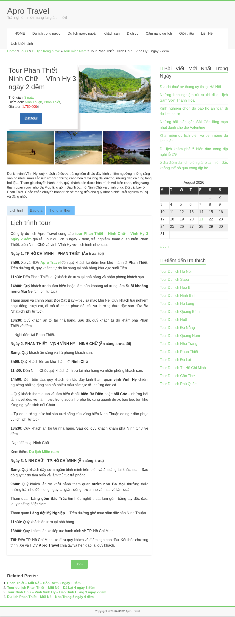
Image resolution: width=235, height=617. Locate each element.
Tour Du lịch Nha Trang (178, 344)
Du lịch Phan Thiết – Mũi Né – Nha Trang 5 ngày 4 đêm (50, 597)
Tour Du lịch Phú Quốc (178, 384)
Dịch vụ (132, 33)
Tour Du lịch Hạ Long (177, 304)
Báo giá (36, 210)
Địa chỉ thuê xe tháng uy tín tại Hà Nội (190, 87)
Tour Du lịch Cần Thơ (177, 376)
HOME (19, 33)
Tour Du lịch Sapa (174, 279)
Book (79, 564)
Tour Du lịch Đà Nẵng (177, 328)
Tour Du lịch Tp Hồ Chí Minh (183, 368)
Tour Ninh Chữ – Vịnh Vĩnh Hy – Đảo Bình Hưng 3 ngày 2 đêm (56, 592)
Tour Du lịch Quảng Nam (180, 336)
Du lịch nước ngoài (82, 33)
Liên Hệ (207, 33)
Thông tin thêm (60, 210)
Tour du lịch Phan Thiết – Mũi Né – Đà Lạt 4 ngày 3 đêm (51, 587)
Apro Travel (28, 11)
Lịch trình (16, 210)
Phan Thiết (52, 102)
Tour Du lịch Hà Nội (176, 271)
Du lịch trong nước (46, 33)
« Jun (164, 246)
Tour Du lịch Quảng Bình (180, 312)
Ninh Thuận (33, 102)
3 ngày (29, 97)
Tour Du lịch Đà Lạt (175, 360)
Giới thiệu (186, 33)
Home (11, 51)
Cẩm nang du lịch (159, 33)
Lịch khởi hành (22, 43)
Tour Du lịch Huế (173, 320)
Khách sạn (112, 33)
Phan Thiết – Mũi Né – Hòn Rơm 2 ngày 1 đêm (44, 583)
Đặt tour (31, 118)
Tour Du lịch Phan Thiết (179, 352)
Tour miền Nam (75, 51)
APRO (121, 611)
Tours (24, 51)
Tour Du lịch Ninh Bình (178, 295)
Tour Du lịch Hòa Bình (178, 287)
